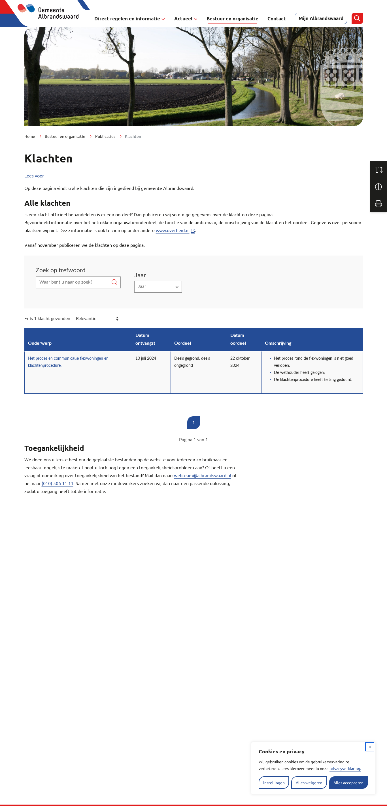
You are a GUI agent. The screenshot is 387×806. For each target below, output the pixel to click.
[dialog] (313, 768)
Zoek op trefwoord (61, 270)
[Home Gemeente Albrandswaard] (51, 18)
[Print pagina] (378, 203)
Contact (276, 19)
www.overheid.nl (173, 230)
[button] (158, 287)
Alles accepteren (348, 782)
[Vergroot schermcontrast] (378, 186)
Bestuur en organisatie (232, 19)
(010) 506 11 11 (57, 483)
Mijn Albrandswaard (321, 18)
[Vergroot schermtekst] (378, 169)
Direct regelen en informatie (127, 19)
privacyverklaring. (345, 768)
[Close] (369, 746)
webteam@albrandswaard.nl (202, 475)
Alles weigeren (309, 782)
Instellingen (274, 782)
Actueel (183, 19)
